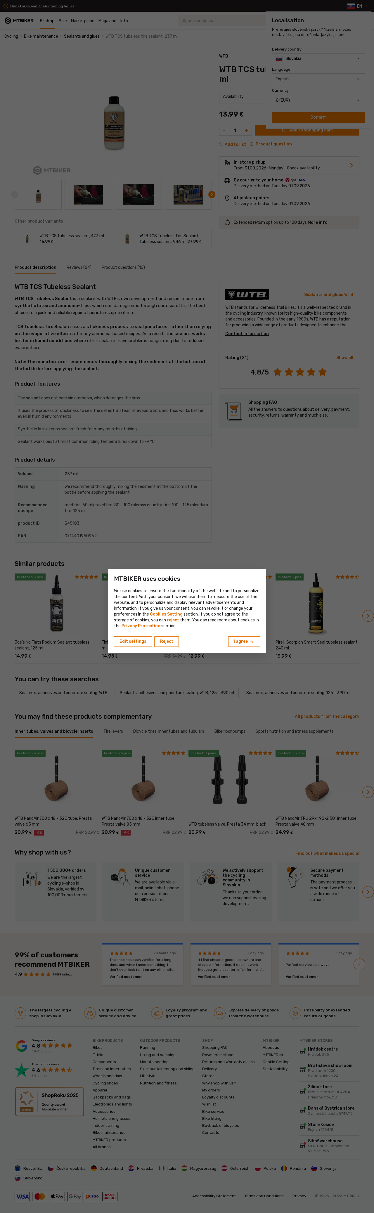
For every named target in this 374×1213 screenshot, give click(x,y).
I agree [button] (244, 642)
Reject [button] (166, 641)
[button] (173, 620)
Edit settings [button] (133, 641)
